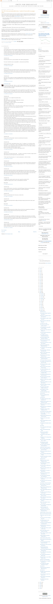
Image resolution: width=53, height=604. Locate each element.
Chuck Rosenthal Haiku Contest (45, 391)
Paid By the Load (42, 311)
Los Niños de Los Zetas (43, 323)
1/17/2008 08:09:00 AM (8, 184)
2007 (40, 582)
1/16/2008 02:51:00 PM (8, 55)
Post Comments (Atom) (9, 233)
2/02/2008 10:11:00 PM (8, 227)
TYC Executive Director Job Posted (45, 360)
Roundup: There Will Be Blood (44, 559)
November (42, 295)
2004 (40, 586)
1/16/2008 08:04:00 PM (8, 149)
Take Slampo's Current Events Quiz (45, 482)
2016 (40, 280)
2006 (40, 583)
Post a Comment (4, 230)
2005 (40, 585)
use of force (8, 42)
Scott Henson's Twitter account (44, 17)
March (41, 307)
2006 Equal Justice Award (45, 233)
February (41, 308)
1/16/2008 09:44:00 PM (8, 175)
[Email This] (18, 41)
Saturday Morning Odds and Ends (45, 537)
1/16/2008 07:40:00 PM (8, 139)
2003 (40, 588)
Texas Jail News (42, 393)
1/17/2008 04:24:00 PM (8, 205)
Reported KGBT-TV (18, 16)
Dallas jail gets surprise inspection (45, 447)
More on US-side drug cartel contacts (45, 513)
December (42, 293)
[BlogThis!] (19, 41)
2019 (40, 276)
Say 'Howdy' (42, 425)
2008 (40, 292)
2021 (40, 273)
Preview (41, 27)
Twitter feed (44, 220)
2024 (40, 268)
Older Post (34, 231)
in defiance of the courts (28, 33)
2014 (40, 283)
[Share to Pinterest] (22, 41)
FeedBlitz (48, 27)
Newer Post (3, 231)
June (41, 302)
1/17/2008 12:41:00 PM (8, 196)
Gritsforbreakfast (6, 83)
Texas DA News (42, 397)
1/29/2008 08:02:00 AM (8, 219)
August (41, 299)
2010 (40, 289)
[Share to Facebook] (21, 41)
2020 (40, 274)
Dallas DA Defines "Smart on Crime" (45, 512)
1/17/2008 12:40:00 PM (8, 190)
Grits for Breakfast (26, 4)
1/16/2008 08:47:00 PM (8, 158)
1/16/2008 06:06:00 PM (8, 73)
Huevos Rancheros (48, 263)
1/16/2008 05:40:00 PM (8, 65)
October (41, 296)
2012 (40, 286)
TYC (5, 42)
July (41, 301)
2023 (40, 270)
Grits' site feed (47, 22)
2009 (40, 291)
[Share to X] (20, 41)
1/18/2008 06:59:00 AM (8, 211)
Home (19, 231)
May (41, 304)
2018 (40, 277)
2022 (40, 271)
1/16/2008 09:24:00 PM (8, 166)
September (42, 298)
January (41, 310)
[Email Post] (17, 41)
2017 (40, 279)
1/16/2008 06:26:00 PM (8, 81)
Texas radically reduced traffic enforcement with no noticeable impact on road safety (44, 34)
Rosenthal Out (42, 566)
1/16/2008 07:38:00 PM (8, 133)
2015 (40, 282)
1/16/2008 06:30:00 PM (8, 93)
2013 (40, 285)
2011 (40, 288)
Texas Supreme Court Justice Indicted (45, 411)
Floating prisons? (42, 458)
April (41, 305)
